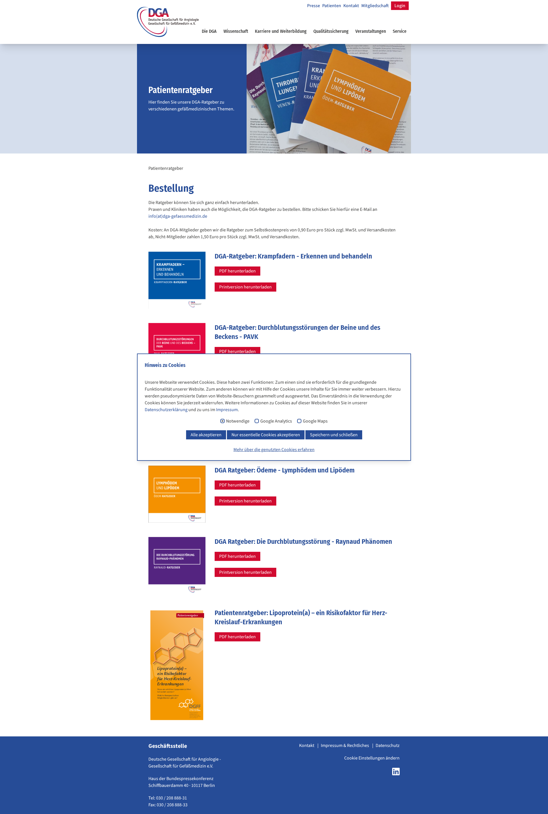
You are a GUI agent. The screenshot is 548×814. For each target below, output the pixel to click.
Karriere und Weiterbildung (281, 31)
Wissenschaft (235, 31)
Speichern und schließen (334, 435)
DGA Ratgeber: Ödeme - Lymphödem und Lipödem (284, 470)
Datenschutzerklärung (166, 410)
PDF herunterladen (237, 271)
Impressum (227, 410)
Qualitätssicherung (330, 31)
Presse (313, 6)
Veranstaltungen (370, 31)
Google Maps (315, 421)
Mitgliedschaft (375, 6)
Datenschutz (388, 745)
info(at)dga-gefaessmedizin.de (177, 216)
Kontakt (351, 6)
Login (399, 6)
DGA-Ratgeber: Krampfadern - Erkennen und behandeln (293, 256)
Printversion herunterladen (245, 287)
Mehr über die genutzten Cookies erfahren (274, 450)
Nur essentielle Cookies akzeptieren (265, 435)
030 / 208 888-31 (171, 798)
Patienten (331, 6)
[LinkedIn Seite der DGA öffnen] (396, 773)
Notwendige (237, 421)
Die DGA (209, 31)
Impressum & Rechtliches (345, 745)
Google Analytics (276, 421)
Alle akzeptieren (206, 435)
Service (399, 31)
